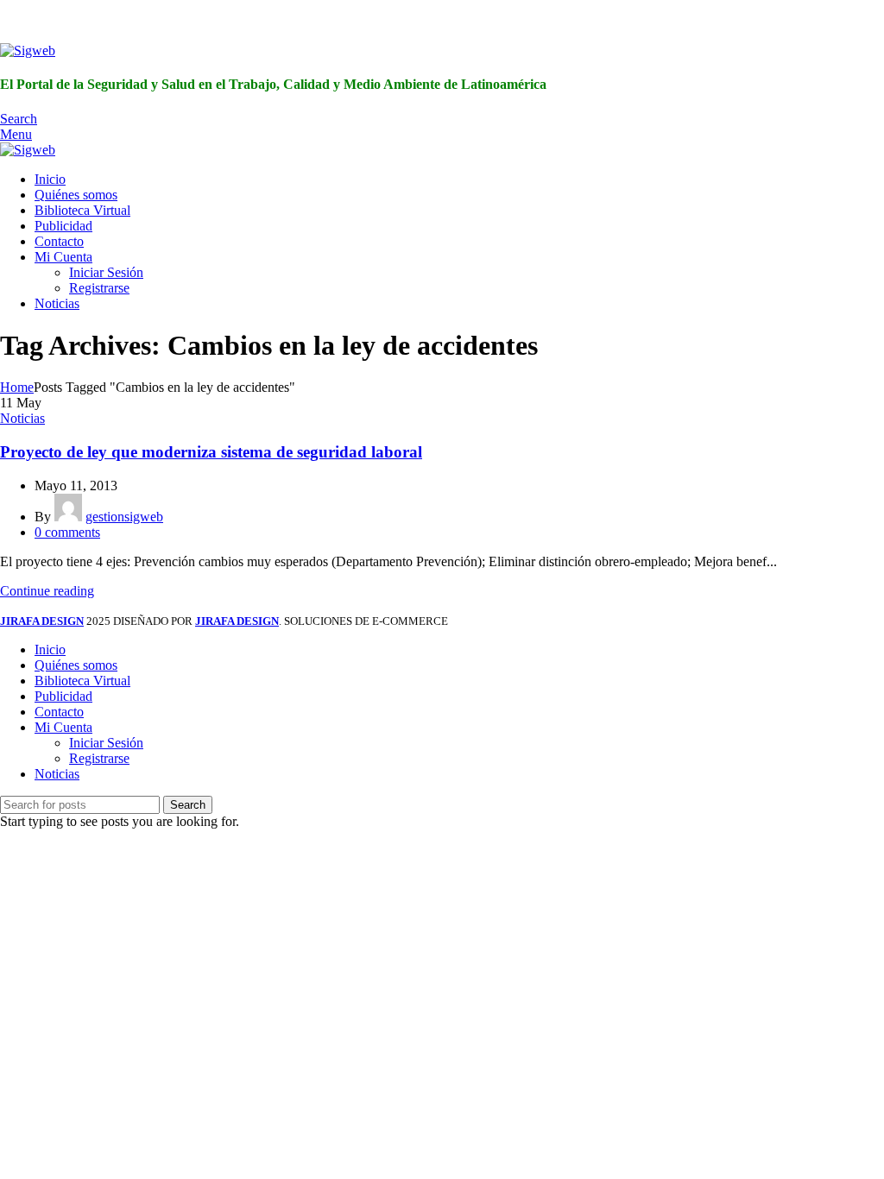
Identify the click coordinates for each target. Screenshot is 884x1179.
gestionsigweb (124, 516)
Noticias (22, 418)
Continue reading (47, 590)
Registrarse (99, 288)
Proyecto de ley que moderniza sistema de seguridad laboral (211, 452)
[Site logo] (27, 50)
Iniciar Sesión (106, 272)
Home (17, 387)
